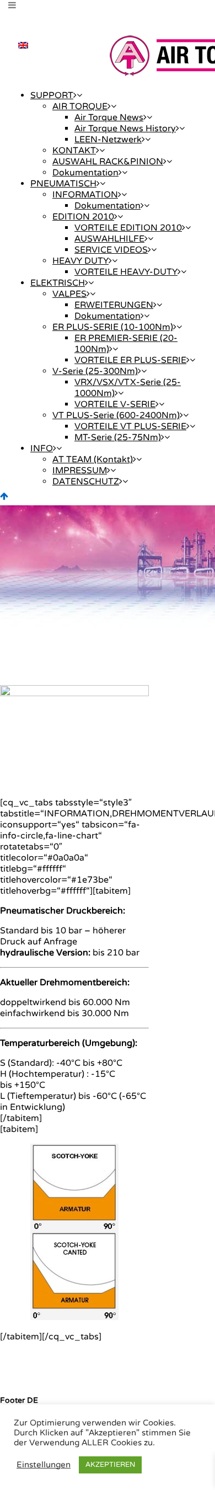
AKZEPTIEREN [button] (110, 1464)
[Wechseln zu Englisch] (23, 45)
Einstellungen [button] (44, 1465)
